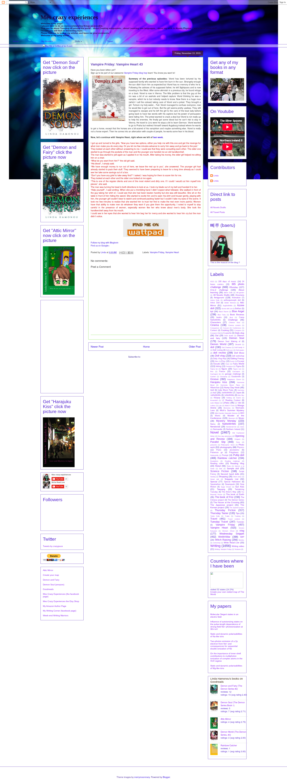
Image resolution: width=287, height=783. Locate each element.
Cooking (225, 330)
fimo (211, 371)
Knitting (229, 398)
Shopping (223, 476)
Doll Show (239, 353)
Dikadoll (238, 344)
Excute (216, 364)
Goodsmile (236, 377)
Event (232, 361)
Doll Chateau (226, 347)
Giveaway (223, 376)
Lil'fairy (226, 403)
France (222, 371)
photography (226, 447)
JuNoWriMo (229, 395)
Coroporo (237, 330)
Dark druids (228, 336)
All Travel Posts (217, 212)
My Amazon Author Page (54, 606)
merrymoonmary (142, 777)
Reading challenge (232, 461)
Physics (240, 447)
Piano (218, 450)
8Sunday (233, 287)
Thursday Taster (219, 513)
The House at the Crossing (226, 502)
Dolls (77, 41)
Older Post (195, 346)
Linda (216, 175)
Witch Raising (223, 539)
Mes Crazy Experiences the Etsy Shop (61, 601)
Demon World (218, 344)
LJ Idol (238, 403)
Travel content (234, 519)
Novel (214, 432)
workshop (216, 543)
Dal (216, 335)
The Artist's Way (229, 492)
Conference (237, 328)
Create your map (51, 575)
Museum (232, 418)
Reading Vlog (237, 463)
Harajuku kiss (218, 382)
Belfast (238, 309)
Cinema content (234, 325)
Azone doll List (227, 308)
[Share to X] (126, 252)
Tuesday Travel (219, 521)
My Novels (46, 41)
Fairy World (238, 364)
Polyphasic (234, 452)
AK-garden (240, 292)
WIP (242, 537)
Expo (227, 364)
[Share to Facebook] (129, 252)
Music (241, 418)
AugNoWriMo (227, 305)
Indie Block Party (225, 390)
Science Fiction (219, 471)
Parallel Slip (217, 442)
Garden (213, 376)
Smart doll (214, 479)
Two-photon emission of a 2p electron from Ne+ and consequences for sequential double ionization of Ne (224, 645)
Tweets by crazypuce (53, 546)
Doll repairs (240, 350)
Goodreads (48, 589)
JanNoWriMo (226, 393)
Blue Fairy (222, 315)
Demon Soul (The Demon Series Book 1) (233, 704)
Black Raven (223, 311)
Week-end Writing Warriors (55, 615)
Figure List (237, 369)
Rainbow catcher (227, 458)
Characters (215, 322)
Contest (213, 330)
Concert (226, 328)
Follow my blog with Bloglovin (104, 242)
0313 (212, 281)
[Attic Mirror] (215, 723)
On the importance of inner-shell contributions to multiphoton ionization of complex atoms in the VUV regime (226, 657)
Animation (236, 298)
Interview (241, 390)
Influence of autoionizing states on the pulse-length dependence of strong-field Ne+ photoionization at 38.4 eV (226, 625)
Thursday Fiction (225, 510)
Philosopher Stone (228, 445)
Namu (212, 424)
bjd (211, 311)
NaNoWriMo (229, 423)
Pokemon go (216, 452)
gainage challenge (233, 374)
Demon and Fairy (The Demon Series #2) (231, 687)
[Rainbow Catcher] (215, 749)
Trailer (227, 516)
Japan (238, 393)
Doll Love (229, 350)
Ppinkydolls (214, 455)
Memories (227, 408)
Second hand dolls (230, 474)
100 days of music (227, 281)
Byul (231, 317)
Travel (110, 41)
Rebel (218, 466)
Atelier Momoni (230, 303)
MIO (242, 413)
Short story (237, 477)
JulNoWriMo (215, 395)
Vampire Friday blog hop (135, 72)
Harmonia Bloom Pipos (230, 385)
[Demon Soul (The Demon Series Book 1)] (215, 706)
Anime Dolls (214, 300)
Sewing (213, 477)
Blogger (166, 777)
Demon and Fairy (51, 580)
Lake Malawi (214, 403)
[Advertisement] (62, 346)
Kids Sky (241, 395)
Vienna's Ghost (228, 531)
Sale (220, 469)
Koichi (238, 398)
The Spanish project (236, 508)
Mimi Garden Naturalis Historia (226, 413)
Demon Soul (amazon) (53, 584)
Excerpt (240, 361)
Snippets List (231, 479)
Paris (238, 442)
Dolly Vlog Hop (219, 359)
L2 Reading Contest (231, 400)
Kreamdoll (213, 400)
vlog (241, 530)
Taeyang (221, 489)
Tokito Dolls (215, 516)
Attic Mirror (48, 570)
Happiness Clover (234, 379)
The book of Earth (235, 494)
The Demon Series (236, 500)
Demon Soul (236, 338)
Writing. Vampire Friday (223, 549)
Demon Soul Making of (229, 341)
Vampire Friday (157, 252)
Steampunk (230, 484)
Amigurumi (141, 41)
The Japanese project (221, 505)
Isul (214, 392)
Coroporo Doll (215, 333)
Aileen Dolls (228, 292)
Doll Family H (239, 347)
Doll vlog (220, 355)
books (219, 317)
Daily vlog (239, 333)
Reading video (217, 463)
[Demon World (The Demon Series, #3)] (215, 735)
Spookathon (215, 484)
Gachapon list (215, 374)
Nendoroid (215, 426)
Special (213, 481)
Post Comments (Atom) (152, 356)
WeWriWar (224, 536)
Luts (220, 405)
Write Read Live (231, 542)
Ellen (216, 361)
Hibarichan (214, 388)
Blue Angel (238, 311)
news (242, 427)
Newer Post (97, 346)
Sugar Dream (226, 487)
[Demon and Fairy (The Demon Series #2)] (215, 689)
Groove (214, 379)
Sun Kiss (239, 486)
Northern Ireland (233, 429)
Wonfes (241, 540)
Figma (238, 366)
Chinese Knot (234, 322)
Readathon (214, 461)
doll (212, 347)
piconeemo (234, 450)
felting (218, 366)
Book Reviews (237, 314)
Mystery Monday (226, 420)
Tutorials (240, 522)
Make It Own (229, 405)
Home (16, 41)
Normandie (217, 429)
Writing (215, 546)
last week (158, 137)
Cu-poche (227, 333)
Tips (238, 513)
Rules (229, 466)
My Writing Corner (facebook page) (59, 611)
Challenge (233, 320)
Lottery (212, 405)
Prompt (225, 455)
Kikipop (217, 398)
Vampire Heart (172, 252)
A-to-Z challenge (219, 290)
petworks (213, 445)
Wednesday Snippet (231, 533)
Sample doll (233, 468)
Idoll (212, 390)
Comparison (214, 328)
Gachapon (236, 371)
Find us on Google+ (100, 245)
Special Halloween (232, 482)
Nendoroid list (231, 427)
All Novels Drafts (218, 207)
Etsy (223, 361)
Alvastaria (239, 295)
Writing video (238, 546)
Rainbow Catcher (229, 745)
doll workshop (238, 356)
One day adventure (225, 436)
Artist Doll (215, 303)
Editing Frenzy (237, 358)
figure (224, 369)
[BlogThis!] (123, 252)
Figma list (214, 369)
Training (238, 516)
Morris (217, 416)
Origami (237, 439)
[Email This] (120, 252)
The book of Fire (224, 497)
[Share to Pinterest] (131, 252)
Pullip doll (238, 455)
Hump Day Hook (231, 387)
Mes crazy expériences (69, 17)
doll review (219, 352)
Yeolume (238, 549)
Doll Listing (217, 350)
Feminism (229, 366)
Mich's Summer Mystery (232, 410)
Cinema (214, 325)
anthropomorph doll (232, 300)
